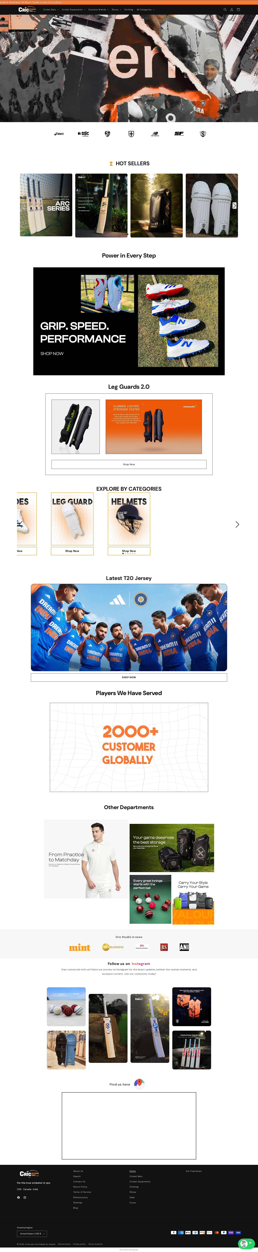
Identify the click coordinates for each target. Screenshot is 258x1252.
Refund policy (80, 1197)
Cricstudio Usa (31, 1244)
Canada (27, 1189)
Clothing (134, 1186)
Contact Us (79, 1181)
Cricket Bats (136, 1176)
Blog (75, 1207)
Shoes (133, 1192)
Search (77, 1176)
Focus (133, 1202)
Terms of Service (82, 1192)
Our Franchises (194, 1171)
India (35, 1189)
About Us (78, 1171)
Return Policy (80, 1186)
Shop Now (129, 464)
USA (19, 1189)
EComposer (133, 1250)
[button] (50, 9)
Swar (132, 1197)
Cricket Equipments (140, 1181)
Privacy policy (79, 1244)
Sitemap (77, 1202)
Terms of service (95, 1244)
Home (133, 1171)
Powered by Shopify (47, 1244)
